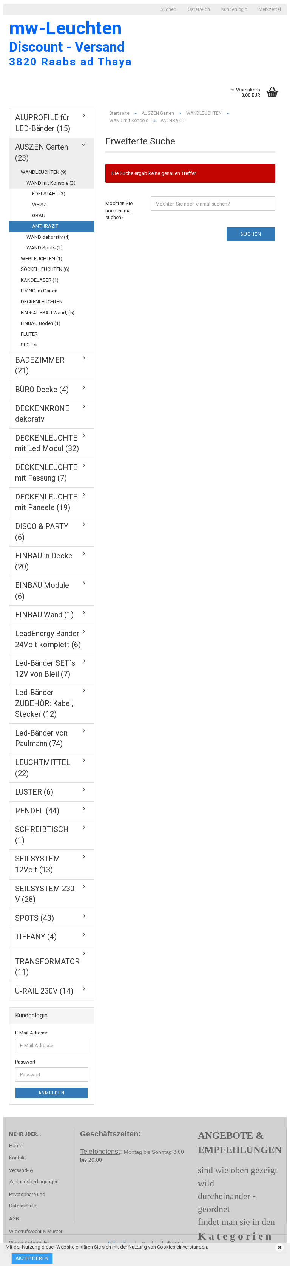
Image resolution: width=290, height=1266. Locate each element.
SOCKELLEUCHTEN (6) (45, 269)
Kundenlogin (234, 9)
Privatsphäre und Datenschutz (27, 1200)
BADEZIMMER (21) (40, 366)
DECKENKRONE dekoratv (42, 414)
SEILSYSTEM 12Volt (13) (37, 864)
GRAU (38, 215)
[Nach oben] (20, 1255)
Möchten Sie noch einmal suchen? (119, 210)
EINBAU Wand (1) (44, 614)
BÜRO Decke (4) (42, 389)
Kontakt (17, 1158)
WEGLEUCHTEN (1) (41, 258)
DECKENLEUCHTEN (42, 302)
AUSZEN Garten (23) (41, 152)
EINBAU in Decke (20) (43, 561)
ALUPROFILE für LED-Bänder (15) (42, 123)
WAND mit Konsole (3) (51, 183)
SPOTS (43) (34, 918)
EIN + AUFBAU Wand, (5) (47, 312)
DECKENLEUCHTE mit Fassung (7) (46, 473)
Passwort (25, 1062)
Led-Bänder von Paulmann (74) (41, 738)
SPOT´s (29, 345)
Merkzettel (270, 9)
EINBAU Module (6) (42, 591)
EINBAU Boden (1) (40, 323)
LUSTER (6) (34, 791)
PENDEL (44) (37, 810)
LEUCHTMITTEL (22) (42, 768)
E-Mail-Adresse (31, 1033)
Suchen (168, 9)
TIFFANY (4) (36, 936)
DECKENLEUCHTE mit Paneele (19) (46, 502)
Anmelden (51, 1093)
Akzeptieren (32, 1258)
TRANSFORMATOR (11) (47, 967)
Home (15, 1146)
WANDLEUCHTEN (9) (43, 172)
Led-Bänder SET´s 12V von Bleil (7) (45, 669)
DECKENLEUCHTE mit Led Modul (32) (47, 443)
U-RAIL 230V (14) (44, 990)
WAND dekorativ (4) (48, 237)
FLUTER (29, 334)
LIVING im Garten (39, 291)
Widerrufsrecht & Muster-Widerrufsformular (36, 1237)
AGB (14, 1218)
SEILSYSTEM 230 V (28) (44, 894)
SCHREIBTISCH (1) (42, 835)
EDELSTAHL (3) (48, 193)
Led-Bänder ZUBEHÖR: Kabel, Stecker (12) (44, 703)
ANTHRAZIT (45, 226)
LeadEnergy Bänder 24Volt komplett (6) (48, 639)
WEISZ (39, 204)
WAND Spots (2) (44, 247)
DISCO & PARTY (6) (41, 532)
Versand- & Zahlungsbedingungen (34, 1175)
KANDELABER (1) (40, 280)
